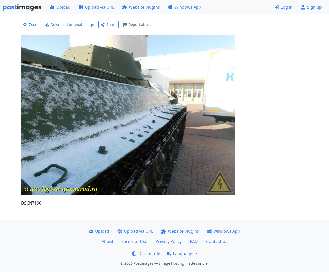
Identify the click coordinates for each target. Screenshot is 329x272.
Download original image (72, 24)
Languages (183, 253)
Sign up (314, 7)
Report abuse (140, 24)
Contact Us (216, 241)
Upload (63, 7)
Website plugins (144, 7)
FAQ (194, 241)
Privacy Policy (169, 241)
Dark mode (149, 253)
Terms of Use (134, 241)
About (107, 241)
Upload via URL (99, 7)
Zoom (34, 24)
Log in (287, 7)
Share (111, 24)
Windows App (188, 7)
